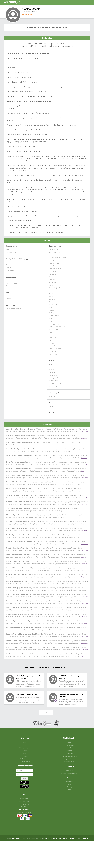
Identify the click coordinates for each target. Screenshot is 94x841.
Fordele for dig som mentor (69, 773)
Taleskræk (52, 279)
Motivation (52, 340)
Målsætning (52, 337)
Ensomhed (52, 282)
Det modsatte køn (54, 315)
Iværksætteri (52, 343)
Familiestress (53, 354)
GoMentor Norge (25, 759)
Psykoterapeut (69, 745)
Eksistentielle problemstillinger (58, 326)
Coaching (52, 364)
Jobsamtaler (53, 299)
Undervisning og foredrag (13, 308)
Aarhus (69, 784)
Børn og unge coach (12, 252)
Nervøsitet (52, 277)
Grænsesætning (53, 329)
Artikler (25, 750)
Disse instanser (63, 838)
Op (46, 712)
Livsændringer (53, 335)
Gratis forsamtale (54, 396)
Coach (69, 748)
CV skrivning (52, 296)
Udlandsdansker (11, 270)
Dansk (8, 296)
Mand (51, 406)
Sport (51, 307)
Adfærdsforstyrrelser (55, 346)
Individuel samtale (11, 280)
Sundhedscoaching (55, 383)
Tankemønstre (53, 249)
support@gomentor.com (25, 812)
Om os (25, 742)
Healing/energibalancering (56, 378)
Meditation (52, 369)
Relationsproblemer (55, 268)
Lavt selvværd (53, 266)
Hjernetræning (53, 367)
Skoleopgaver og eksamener (57, 324)
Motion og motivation (55, 302)
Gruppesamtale (10, 286)
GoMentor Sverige (25, 761)
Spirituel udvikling (54, 271)
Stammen (52, 260)
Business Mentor (69, 761)
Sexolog (69, 750)
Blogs (24, 753)
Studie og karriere (54, 304)
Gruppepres (52, 318)
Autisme (51, 293)
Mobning (51, 321)
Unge (7, 262)
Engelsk (8, 298)
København (69, 781)
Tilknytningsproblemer (55, 348)
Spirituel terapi (53, 386)
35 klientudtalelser (27, 14)
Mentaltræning (53, 372)
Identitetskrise (53, 310)
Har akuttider (53, 416)
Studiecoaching (53, 380)
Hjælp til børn (69, 759)
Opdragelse (52, 313)
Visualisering (53, 375)
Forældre (8, 267)
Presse (25, 756)
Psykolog (69, 742)
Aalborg (69, 787)
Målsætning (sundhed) (55, 288)
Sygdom (51, 285)
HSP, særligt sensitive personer (58, 257)
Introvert (51, 332)
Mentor (8, 249)
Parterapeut (69, 753)
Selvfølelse (52, 291)
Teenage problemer (54, 255)
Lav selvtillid (52, 274)
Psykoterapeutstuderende (69, 756)
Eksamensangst (54, 263)
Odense (69, 789)
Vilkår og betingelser (25, 748)
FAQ (25, 745)
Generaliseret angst (54, 252)
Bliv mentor (69, 770)
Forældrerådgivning (11, 283)
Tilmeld (25, 778)
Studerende (9, 265)
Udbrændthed (53, 351)
